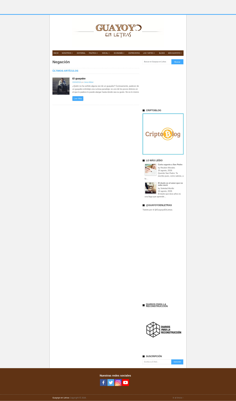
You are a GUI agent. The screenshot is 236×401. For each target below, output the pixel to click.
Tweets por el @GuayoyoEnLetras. (158, 210)
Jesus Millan (88, 82)
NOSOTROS (67, 53)
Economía (119, 53)
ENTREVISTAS (134, 53)
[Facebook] (103, 382)
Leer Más (78, 98)
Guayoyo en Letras (60, 397)
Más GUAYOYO (175, 53)
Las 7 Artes (149, 53)
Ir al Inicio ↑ (178, 397)
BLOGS (162, 53)
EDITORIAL (81, 53)
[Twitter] (110, 382)
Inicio (56, 53)
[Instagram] (118, 382)
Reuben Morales (168, 168)
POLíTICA (93, 53)
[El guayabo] (61, 86)
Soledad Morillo (167, 188)
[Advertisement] (118, 7)
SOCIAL (106, 53)
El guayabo (78, 78)
